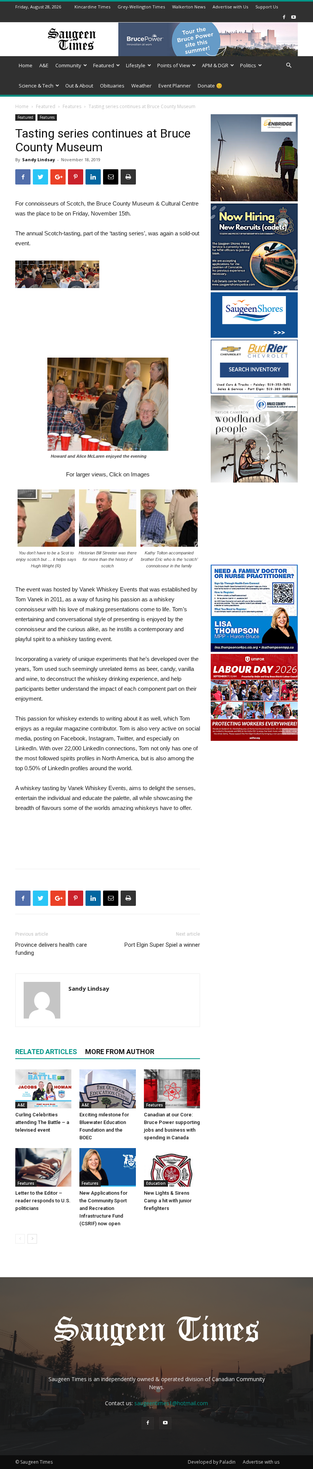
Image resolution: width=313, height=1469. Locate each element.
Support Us (266, 7)
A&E (43, 65)
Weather (141, 85)
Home (25, 65)
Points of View (173, 65)
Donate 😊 (210, 85)
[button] (288, 65)
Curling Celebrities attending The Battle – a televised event (42, 1122)
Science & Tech (36, 85)
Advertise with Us (230, 7)
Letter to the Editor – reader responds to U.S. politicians (43, 1200)
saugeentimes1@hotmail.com (171, 1403)
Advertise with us (261, 1462)
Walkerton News (188, 7)
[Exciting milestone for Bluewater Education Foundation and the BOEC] (107, 1088)
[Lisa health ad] (254, 649)
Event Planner (174, 85)
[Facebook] (284, 17)
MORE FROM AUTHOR (119, 1052)
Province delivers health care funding (51, 948)
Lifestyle (135, 65)
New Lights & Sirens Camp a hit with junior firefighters (168, 1200)
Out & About (79, 85)
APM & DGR (215, 65)
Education (156, 1183)
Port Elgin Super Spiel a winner (162, 944)
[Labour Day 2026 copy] (254, 738)
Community (68, 65)
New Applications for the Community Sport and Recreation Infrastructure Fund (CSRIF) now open (103, 1208)
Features (72, 106)
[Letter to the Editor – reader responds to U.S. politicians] (43, 1167)
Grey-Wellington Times (141, 7)
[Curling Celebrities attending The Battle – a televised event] (43, 1088)
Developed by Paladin (212, 1462)
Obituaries (112, 85)
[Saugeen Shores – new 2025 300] (254, 335)
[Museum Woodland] (254, 480)
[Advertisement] (254, 524)
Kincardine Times (92, 7)
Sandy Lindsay (38, 159)
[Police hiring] (254, 288)
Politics (248, 65)
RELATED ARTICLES (46, 1052)
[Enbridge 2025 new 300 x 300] (254, 199)
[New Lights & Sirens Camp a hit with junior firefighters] (172, 1167)
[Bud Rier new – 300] (254, 391)
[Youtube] (293, 17)
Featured (103, 65)
